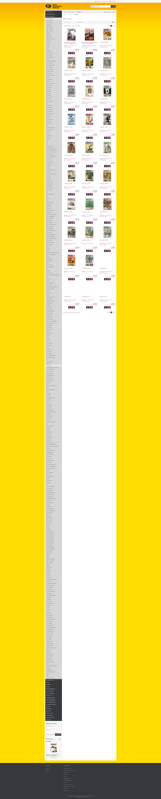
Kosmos (48, 401)
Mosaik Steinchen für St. (51, 464)
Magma (48, 428)
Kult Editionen (49, 405)
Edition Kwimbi (49, 226)
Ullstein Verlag (50, 617)
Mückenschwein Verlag (51, 466)
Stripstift (48, 575)
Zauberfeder (49, 670)
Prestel (48, 504)
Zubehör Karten (49, 715)
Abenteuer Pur (50, 22)
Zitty (47, 676)
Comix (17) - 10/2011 (68, 155)
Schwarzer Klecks (50, 541)
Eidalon (48, 250)
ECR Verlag (49, 204)
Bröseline (48, 117)
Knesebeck (49, 393)
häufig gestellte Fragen (68, 780)
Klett (48, 387)
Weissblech (49, 651)
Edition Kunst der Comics (52, 224)
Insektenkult (49, 351)
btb (47, 125)
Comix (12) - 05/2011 (86, 98)
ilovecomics (49, 345)
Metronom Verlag (50, 450)
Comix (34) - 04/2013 (68, 268)
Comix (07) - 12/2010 (86, 70)
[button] (93, 6)
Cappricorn (49, 137)
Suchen (113, 6)
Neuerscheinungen (50, 14)
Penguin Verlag (50, 496)
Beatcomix (49, 81)
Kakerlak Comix (50, 373)
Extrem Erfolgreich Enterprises (53, 274)
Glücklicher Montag (50, 301)
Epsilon (48, 262)
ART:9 (48, 49)
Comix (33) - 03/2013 (104, 240)
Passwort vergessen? (50, 734)
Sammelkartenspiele (50, 700)
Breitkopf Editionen (50, 113)
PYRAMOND (49, 506)
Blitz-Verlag (49, 95)
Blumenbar (49, 99)
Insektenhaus (49, 349)
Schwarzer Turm (50, 543)
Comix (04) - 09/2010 (104, 42)
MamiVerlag (49, 432)
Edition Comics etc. (50, 216)
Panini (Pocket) (50, 490)
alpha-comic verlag (51, 39)
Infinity (48, 347)
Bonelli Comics (50, 109)
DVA (47, 200)
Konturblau (49, 399)
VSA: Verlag (49, 639)
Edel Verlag (49, 206)
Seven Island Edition (51, 549)
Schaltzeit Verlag (50, 534)
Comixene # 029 (85, 296)
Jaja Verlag (49, 363)
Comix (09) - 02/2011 (104, 70)
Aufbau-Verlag (50, 57)
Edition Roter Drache (51, 236)
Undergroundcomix (51, 619)
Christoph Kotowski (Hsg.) (52, 149)
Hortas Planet (49, 343)
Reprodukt (49, 514)
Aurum (48, 59)
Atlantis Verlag (50, 53)
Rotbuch (48, 524)
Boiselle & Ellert (50, 107)
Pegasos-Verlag (50, 494)
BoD (47, 103)
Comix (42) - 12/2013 (86, 268)
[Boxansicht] (113, 22)
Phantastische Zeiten (51, 498)
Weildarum (49, 649)
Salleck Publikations (51, 532)
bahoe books (49, 67)
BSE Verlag (49, 121)
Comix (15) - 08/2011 (86, 127)
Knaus (48, 391)
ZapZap (48, 668)
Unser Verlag (49, 621)
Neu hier (65, 782)
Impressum (73, 12)
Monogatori (49, 462)
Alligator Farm (49, 37)
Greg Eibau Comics (50, 311)
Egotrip (48, 246)
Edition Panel (49, 232)
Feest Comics (49, 285)
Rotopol (48, 526)
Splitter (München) (50, 561)
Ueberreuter (49, 613)
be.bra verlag (49, 79)
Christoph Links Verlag (51, 151)
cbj (47, 141)
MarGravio (49, 440)
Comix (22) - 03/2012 (68, 183)
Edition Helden (49, 222)
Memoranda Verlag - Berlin (52, 446)
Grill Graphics (49, 315)
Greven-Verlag (50, 313)
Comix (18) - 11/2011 (85, 155)
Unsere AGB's (66, 772)
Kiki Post (48, 383)
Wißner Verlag (49, 655)
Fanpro (48, 280)
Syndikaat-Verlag (50, 585)
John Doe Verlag (50, 369)
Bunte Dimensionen (51, 127)
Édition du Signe (50, 218)
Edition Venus (49, 240)
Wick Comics (49, 657)
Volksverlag (49, 637)
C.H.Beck (48, 131)
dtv (47, 196)
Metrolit (48, 448)
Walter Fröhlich (50, 645)
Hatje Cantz (49, 327)
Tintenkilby (49, 599)
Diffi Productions (50, 188)
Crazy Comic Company (51, 174)
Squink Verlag (49, 567)
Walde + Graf (49, 641)
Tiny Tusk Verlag (50, 603)
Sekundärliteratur (50, 547)
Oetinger (48, 482)
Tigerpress (49, 597)
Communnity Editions (51, 170)
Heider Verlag (49, 329)
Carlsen (48, 139)
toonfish (48, 607)
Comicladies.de (50, 162)
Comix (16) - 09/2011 (104, 127)
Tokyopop (49, 605)
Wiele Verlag (49, 659)
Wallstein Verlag (50, 643)
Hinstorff (48, 335)
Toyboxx (48, 609)
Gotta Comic (49, 307)
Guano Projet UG (50, 319)
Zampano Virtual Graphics (52, 666)
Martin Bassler (49, 442)
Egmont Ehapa (50, 244)
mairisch (48, 430)
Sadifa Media (49, 530)
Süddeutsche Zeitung (51, 579)
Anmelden (58, 734)
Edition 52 (49, 208)
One (47, 484)
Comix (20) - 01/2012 (104, 155)
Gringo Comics (50, 317)
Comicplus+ (49, 164)
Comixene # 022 (103, 268)
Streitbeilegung (67, 778)
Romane (48, 686)
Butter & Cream (50, 129)
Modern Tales (49, 458)
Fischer (48, 295)
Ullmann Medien (50, 615)
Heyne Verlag (49, 333)
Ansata (48, 45)
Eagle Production (50, 202)
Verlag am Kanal (50, 625)
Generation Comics (51, 297)
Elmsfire (48, 256)
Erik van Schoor (50, 264)
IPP (47, 359)
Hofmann (48, 339)
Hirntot (48, 337)
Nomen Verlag (50, 472)
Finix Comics (49, 293)
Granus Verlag (49, 309)
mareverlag (49, 438)
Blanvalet (48, 93)
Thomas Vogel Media (51, 595)
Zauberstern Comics (51, 672)
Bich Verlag (49, 91)
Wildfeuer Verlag (50, 661)
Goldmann (49, 305)
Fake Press (49, 278)
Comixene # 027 (67, 296)
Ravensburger (49, 512)
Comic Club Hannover (51, 155)
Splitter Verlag (50, 563)
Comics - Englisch (50, 693)
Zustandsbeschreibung (68, 784)
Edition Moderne (50, 228)
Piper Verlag (49, 500)
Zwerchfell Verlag (50, 678)
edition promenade (51, 234)
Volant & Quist (49, 635)
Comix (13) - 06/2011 (104, 98)
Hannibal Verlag (50, 323)
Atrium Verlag (49, 55)
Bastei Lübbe (49, 73)
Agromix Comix (50, 28)
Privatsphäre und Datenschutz (69, 786)
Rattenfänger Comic (51, 510)
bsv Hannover (49, 123)
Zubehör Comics (49, 713)
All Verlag (48, 33)
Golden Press (49, 303)
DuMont (48, 198)
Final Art (48, 291)
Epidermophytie (50, 260)
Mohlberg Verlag (50, 460)
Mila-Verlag (49, 456)
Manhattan (49, 434)
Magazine (48, 684)
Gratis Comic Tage (50, 717)
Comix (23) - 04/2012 (86, 183)
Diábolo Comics (50, 184)
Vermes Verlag (50, 633)
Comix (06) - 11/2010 (68, 70)
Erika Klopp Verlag (50, 266)
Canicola (48, 133)
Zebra (48, 674)
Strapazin (49, 573)
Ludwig (48, 420)
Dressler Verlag (50, 194)
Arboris (48, 47)
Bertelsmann (49, 87)
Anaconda (49, 41)
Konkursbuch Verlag (51, 397)
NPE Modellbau (50, 480)
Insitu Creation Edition (51, 355)
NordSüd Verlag (50, 476)
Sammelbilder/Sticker (50, 702)
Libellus (48, 414)
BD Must (48, 77)
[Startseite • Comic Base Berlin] (53, 6)
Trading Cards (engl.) (50, 704)
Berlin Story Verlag (50, 83)
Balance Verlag (50, 69)
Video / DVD (48, 711)
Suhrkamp (49, 581)
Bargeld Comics (50, 71)
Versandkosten (77, 50)
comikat (48, 168)
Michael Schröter (50, 454)
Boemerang (49, 105)
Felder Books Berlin (50, 289)
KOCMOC (48, 395)
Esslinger (48, 270)
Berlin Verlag (49, 85)
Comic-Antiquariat (50, 16)
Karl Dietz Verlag (50, 375)
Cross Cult (49, 176)
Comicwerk (49, 166)
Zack (47, 663)
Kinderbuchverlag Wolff (51, 385)
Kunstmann (49, 407)
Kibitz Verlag (49, 381)
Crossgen (49, 178)
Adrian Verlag (49, 26)
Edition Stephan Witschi (51, 238)
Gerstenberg (49, 299)
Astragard (49, 51)
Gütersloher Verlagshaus (52, 321)
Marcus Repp (49, 436)
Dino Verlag (49, 190)
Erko (47, 268)
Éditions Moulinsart (50, 242)
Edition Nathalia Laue (51, 230)
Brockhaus (49, 115)
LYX (47, 424)
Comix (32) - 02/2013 (86, 240)
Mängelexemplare (50, 680)
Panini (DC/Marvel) (50, 486)
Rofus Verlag (49, 520)
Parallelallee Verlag (51, 492)
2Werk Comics (49, 20)
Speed (48, 557)
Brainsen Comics (50, 111)
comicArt (48, 160)
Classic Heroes (50, 153)
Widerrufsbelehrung (67, 768)
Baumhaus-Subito (50, 75)
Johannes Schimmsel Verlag (52, 367)
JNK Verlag (49, 365)
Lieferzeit (47, 768)
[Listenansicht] (114, 22)
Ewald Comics (49, 272)
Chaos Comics (50, 145)
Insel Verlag (49, 353)
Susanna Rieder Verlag (51, 583)
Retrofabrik (49, 516)
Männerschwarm (50, 426)
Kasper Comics (50, 377)
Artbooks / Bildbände (50, 689)
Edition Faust (49, 220)
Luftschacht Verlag (51, 422)
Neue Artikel (48, 719)
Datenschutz (66, 790)
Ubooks (48, 611)
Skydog (48, 555)
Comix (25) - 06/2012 (68, 211)
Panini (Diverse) (50, 488)
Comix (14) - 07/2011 (68, 127)
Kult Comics (49, 403)
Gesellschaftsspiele (50, 697)
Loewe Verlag (49, 416)
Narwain (48, 470)
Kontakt (66, 12)
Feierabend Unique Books (52, 287)
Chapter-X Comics (50, 147)
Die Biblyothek (49, 186)
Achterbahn (49, 24)
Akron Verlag (49, 30)
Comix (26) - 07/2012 (86, 211)
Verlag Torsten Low (51, 631)
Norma (48, 478)
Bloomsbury (49, 97)
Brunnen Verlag (50, 119)
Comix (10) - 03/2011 (68, 98)
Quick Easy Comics (50, 508)
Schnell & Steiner (50, 536)
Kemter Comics (50, 379)
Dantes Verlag (50, 182)
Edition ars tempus (50, 210)
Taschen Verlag (50, 587)
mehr (59, 739)
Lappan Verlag (50, 409)
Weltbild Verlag (50, 653)
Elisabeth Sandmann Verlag (52, 252)
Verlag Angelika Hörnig (51, 627)
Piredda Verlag (50, 502)
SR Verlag (49, 569)
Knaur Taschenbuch (51, 389)
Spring (48, 565)
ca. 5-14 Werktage (89, 243)
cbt (47, 143)
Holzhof (48, 341)
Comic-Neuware (49, 18)
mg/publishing (49, 452)
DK (47, 192)
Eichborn (48, 248)
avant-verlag (49, 63)
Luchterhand (49, 418)
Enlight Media (49, 258)
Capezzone (49, 135)
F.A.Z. (48, 276)
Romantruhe (49, 522)
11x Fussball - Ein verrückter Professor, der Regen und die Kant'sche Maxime (70, 43)
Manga (47, 682)
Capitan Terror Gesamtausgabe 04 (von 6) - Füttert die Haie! (89, 43)
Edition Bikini (49, 212)
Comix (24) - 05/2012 (104, 183)
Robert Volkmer (50, 518)
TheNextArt (49, 593)
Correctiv (48, 172)
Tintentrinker (49, 601)
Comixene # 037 (103, 296)
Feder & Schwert (50, 282)
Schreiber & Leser (50, 539)
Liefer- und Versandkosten (69, 770)
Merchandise (49, 708)
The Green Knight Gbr (51, 591)
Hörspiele (48, 706)
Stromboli (49, 577)
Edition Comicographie (51, 214)
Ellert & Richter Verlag (51, 254)
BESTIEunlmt (49, 89)
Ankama (48, 43)
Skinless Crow (49, 553)
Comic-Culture (50, 158)
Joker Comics (49, 371)
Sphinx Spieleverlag (51, 559)
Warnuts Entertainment (51, 647)
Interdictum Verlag (50, 357)
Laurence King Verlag (51, 412)
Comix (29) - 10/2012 (104, 211)
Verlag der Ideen (50, 629)
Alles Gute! (49, 35)
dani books (49, 180)
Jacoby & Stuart (50, 361)
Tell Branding (49, 589)
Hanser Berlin (49, 325)
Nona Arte (49, 474)
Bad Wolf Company (51, 65)
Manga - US (48, 695)
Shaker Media (49, 551)
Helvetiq (48, 331)
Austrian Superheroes (51, 61)
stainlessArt (49, 571)
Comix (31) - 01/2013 (68, 240)
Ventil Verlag (49, 623)
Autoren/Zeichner (50, 691)
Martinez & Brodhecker (51, 444)
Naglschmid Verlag (50, 468)
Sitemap (65, 788)
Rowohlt (48, 528)
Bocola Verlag (49, 101)
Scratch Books (49, 545)
